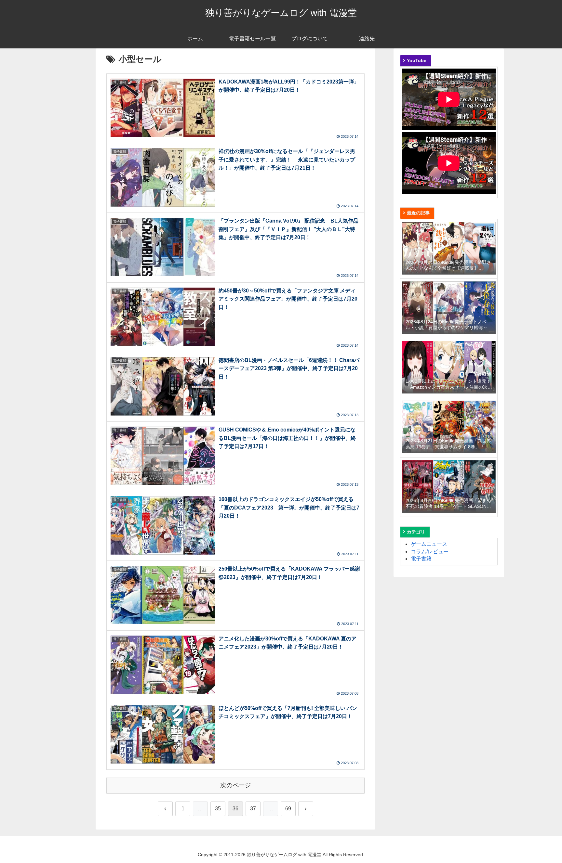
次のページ (235, 785)
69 (288, 808)
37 (253, 808)
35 (218, 808)
